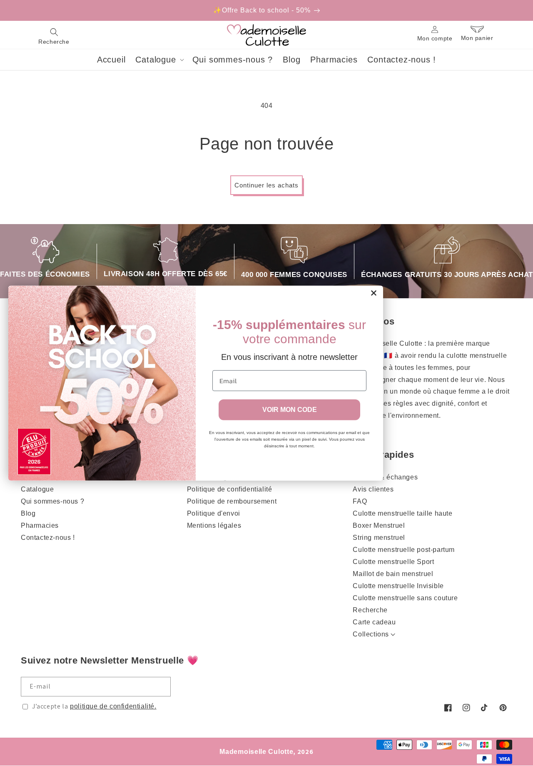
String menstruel (379, 537)
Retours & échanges (385, 477)
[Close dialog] (374, 292)
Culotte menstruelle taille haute (402, 513)
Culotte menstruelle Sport (393, 561)
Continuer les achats (266, 185)
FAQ (360, 501)
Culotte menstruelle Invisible (398, 585)
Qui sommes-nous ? (52, 501)
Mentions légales (214, 525)
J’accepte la (94, 706)
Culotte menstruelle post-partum (404, 549)
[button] (54, 35)
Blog (28, 513)
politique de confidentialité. (113, 706)
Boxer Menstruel (379, 525)
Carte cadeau (374, 622)
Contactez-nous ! (48, 537)
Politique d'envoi (213, 513)
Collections (371, 634)
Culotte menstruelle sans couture (405, 597)
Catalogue (37, 489)
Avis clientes (373, 489)
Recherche (370, 610)
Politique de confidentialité (229, 489)
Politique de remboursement (232, 501)
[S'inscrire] (161, 686)
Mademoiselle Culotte (256, 751)
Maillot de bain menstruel (393, 573)
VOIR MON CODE (289, 409)
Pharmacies (40, 525)
